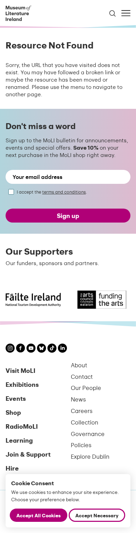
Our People (86, 387)
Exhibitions (22, 384)
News (78, 399)
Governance (88, 433)
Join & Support (28, 454)
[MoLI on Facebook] (20, 349)
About (79, 365)
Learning (19, 440)
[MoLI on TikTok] (51, 349)
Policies (81, 445)
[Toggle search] (112, 13)
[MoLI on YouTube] (31, 349)
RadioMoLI (22, 426)
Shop (13, 412)
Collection (84, 422)
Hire (12, 468)
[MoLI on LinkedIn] (62, 349)
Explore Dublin (90, 456)
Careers (81, 410)
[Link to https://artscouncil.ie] (99, 299)
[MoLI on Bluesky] (41, 349)
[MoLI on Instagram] (10, 349)
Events (16, 398)
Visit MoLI (20, 370)
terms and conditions (64, 192)
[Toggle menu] (125, 13)
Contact (82, 376)
